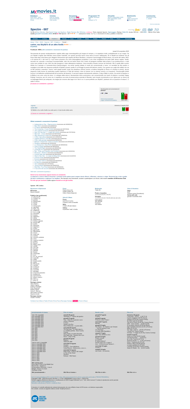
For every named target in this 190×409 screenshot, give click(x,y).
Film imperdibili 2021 (38, 321)
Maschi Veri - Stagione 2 (39, 366)
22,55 (134, 319)
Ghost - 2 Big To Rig (69, 336)
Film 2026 (33, 17)
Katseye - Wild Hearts (70, 356)
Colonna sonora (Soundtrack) (135, 193)
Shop (85, 301)
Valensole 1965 (68, 341)
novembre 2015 (47, 33)
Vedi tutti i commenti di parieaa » (40, 171)
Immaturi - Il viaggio (132, 332)
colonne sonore (81, 377)
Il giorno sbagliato (132, 318)
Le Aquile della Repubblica (102, 331)
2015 (144, 32)
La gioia (97, 316)
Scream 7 (98, 347)
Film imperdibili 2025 (114, 18)
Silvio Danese (34, 283)
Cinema (53, 16)
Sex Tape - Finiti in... (133, 330)
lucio (34, 255)
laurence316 (37, 201)
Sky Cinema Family (142, 319)
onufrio (35, 224)
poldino (35, 241)
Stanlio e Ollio (131, 343)
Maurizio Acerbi (34, 294)
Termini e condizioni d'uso (53, 383)
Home (32, 42)
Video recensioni (132, 18)
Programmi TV (94, 16)
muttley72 (36, 267)
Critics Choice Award (69, 193)
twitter (150, 18)
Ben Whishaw (81, 32)
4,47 (133, 331)
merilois (35, 236)
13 (119, 198)
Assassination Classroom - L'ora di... (42, 367)
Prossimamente (54, 18)
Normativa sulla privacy (38, 383)
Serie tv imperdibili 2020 (39, 350)
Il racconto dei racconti (41, 168)
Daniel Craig (53, 32)
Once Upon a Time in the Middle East (42, 364)
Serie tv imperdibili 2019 (39, 351)
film (37, 42)
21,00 (143, 348)
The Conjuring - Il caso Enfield (43, 129)
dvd (56, 377)
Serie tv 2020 (35, 359)
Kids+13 (125, 32)
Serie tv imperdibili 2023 (39, 345)
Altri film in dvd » (100, 372)
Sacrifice (66, 354)
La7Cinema (148, 327)
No (127, 107)
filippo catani (37, 244)
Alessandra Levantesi (36, 292)
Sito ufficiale (98, 201)
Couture (66, 332)
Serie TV (33, 18)
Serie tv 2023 (35, 354)
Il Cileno (66, 323)
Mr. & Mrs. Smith (132, 339)
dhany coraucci (37, 277)
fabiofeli (35, 250)
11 (114, 198)
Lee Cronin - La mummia (102, 351)
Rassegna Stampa (66, 301)
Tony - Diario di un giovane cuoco (73, 320)
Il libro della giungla (40, 140)
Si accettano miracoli (133, 325)
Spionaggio (112, 32)
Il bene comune (99, 338)
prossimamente (71, 377)
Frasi (118, 38)
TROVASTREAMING (102, 377)
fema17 (35, 243)
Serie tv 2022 (35, 356)
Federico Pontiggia (35, 286)
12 (116, 198)
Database (34, 16)
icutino (35, 228)
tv (58, 377)
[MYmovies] (45, 13)
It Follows (37, 127)
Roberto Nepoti (34, 289)
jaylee (35, 262)
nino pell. (36, 247)
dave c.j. (35, 278)
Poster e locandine (100, 193)
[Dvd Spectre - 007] (150, 30)
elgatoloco (36, 216)
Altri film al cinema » (70, 372)
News (87, 38)
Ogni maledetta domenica (134, 327)
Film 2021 (34, 332)
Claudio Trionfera (35, 297)
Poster (104, 38)
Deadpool (37, 143)
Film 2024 (34, 328)
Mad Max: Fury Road (41, 167)
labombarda (36, 231)
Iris (135, 328)
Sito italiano (98, 204)
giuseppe (36, 271)
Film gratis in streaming (76, 18)
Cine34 (147, 324)
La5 (143, 342)
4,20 (137, 343)
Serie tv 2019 (35, 360)
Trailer (129, 17)
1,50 (142, 340)
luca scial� (36, 212)
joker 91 (35, 280)
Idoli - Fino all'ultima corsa (102, 334)
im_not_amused (38, 256)
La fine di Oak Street (69, 353)
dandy (35, 218)
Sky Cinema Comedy (149, 332)
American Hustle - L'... (133, 340)
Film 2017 (34, 338)
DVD (128, 192)
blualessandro (37, 261)
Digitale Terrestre (93, 17)
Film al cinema (54, 17)
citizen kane (37, 206)
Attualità (111, 16)
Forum (64, 38)
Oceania (66, 345)
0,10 (139, 339)
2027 (39, 17)
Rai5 (141, 321)
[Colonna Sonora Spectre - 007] (144, 30)
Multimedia (131, 16)
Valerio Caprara (34, 285)
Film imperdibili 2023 (38, 318)
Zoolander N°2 (39, 149)
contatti (38, 381)
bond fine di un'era (68, 201)
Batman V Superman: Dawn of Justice (46, 141)
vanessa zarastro (38, 240)
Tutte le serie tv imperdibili (39, 342)
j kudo (35, 204)
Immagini (98, 196)
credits (33, 381)
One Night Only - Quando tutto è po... (74, 335)
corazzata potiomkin (39, 273)
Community (150, 16)
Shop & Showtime (132, 188)
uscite (52, 377)
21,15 (132, 328)
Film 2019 (34, 335)
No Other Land (131, 321)
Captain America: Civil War (42, 138)
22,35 (135, 346)
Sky (89, 18)
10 (111, 198)
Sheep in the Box (68, 324)
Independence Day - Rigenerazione (45, 124)
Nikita (128, 328)
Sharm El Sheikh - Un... (134, 348)
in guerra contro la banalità (70, 202)
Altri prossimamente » (38, 372)
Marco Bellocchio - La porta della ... (74, 326)
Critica (44, 38)
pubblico (57, 42)
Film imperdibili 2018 (38, 325)
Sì (123, 107)
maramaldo (36, 253)
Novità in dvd (99, 312)
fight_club (36, 209)
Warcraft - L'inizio (39, 134)
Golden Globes (67, 191)
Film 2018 (34, 337)
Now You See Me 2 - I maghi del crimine (47, 132)
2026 (37, 18)
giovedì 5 (38, 33)
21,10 (139, 342)
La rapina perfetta (132, 345)
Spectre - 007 (49, 42)
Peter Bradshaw (35, 288)
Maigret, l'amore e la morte (39, 369)
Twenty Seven (139, 331)
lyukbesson (36, 274)
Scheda (35, 38)
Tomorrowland (38, 165)
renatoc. (35, 215)
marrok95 (36, 270)
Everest (36, 159)
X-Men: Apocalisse (40, 137)
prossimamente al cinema (40, 312)
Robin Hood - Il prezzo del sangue (73, 351)
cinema (38, 377)
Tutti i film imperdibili (38, 315)
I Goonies (130, 346)
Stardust (129, 319)
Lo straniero (98, 339)
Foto (111, 38)
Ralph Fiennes (71, 32)
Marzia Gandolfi (34, 192)
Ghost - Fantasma (132, 342)
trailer (93, 377)
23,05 (138, 336)
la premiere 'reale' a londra (70, 209)
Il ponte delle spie (39, 154)
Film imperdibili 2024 (38, 316)
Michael (97, 323)
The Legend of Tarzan (41, 130)
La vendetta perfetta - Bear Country (74, 331)
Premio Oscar (67, 190)
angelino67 (36, 210)
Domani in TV (92, 20)
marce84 (35, 258)
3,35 (139, 318)
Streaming (73, 16)
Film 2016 (34, 340)
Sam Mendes (41, 32)
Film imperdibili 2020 (38, 322)
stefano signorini (38, 221)
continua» (89, 32)
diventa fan (132, 20)
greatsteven (36, 219)
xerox (35, 238)
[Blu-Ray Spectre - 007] (156, 30)
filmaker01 (36, 264)
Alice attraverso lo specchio (43, 135)
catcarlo (35, 265)
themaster (36, 225)
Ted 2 (36, 164)
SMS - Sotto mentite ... (133, 324)
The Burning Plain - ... (133, 337)
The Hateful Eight (39, 148)
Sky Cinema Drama (147, 322)
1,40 (142, 316)
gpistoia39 (36, 230)
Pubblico (54, 38)
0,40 (143, 327)
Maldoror (66, 340)
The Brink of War (36, 370)
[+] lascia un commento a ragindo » (42, 113)
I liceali (129, 331)
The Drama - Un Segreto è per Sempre (106, 327)
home (33, 377)
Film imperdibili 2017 (38, 327)
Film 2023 (34, 330)
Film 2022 (34, 331)
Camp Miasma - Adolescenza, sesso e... (75, 348)
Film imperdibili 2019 (38, 324)
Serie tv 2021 (35, 357)
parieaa (36, 200)
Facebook (98, 203)
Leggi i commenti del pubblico (109, 100)
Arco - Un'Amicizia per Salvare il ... (105, 344)
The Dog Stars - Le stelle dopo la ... (74, 329)
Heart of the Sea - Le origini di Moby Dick (47, 156)
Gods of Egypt (38, 146)
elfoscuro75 (37, 197)
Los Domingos (99, 330)
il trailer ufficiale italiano (69, 206)
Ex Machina (38, 162)
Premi (32, 20)
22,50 (141, 325)
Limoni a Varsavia (69, 321)
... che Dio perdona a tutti (102, 328)
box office (63, 377)
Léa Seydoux (62, 32)
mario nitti (36, 234)
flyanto (35, 252)
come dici (34, 107)
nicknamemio (37, 276)
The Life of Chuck (132, 322)
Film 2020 (34, 334)
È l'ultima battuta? (100, 341)
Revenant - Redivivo (40, 153)
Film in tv (130, 312)
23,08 (142, 324)
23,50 (142, 337)
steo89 (35, 246)
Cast (72, 38)
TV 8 (145, 316)
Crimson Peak (38, 157)
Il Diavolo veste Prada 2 (102, 320)
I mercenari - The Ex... (133, 316)
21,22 (137, 321)
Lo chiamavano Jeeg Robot (43, 145)
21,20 (139, 345)
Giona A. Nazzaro (35, 291)
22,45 (140, 332)
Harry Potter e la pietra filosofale (73, 333)
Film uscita (53, 20)
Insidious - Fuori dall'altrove (71, 346)
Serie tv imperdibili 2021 (39, 348)
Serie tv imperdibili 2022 (39, 347)
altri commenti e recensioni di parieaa (55, 49)
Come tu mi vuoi (131, 336)
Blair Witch (37, 126)
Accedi (89, 377)
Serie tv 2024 (35, 353)
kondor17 (36, 268)
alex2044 (36, 207)
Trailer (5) (97, 190)
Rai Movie (144, 318)
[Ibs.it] (134, 30)
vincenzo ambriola (38, 237)
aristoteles (36, 213)
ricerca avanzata (155, 24)
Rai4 (142, 345)
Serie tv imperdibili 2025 (115, 17)
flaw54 (35, 203)
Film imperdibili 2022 (38, 319)
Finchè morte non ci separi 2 (103, 342)
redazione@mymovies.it (49, 381)
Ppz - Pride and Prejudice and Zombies (46, 151)
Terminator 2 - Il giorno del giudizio (73, 316)
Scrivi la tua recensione (107, 99)
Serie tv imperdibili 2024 (39, 344)
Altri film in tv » (132, 372)
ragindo (33, 105)
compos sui (37, 198)
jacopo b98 (36, 222)
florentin (35, 249)
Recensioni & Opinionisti (38, 188)
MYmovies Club (151, 17)
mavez (35, 233)
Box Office (111, 20)
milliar (35, 259)
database (43, 377)
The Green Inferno (40, 160)
